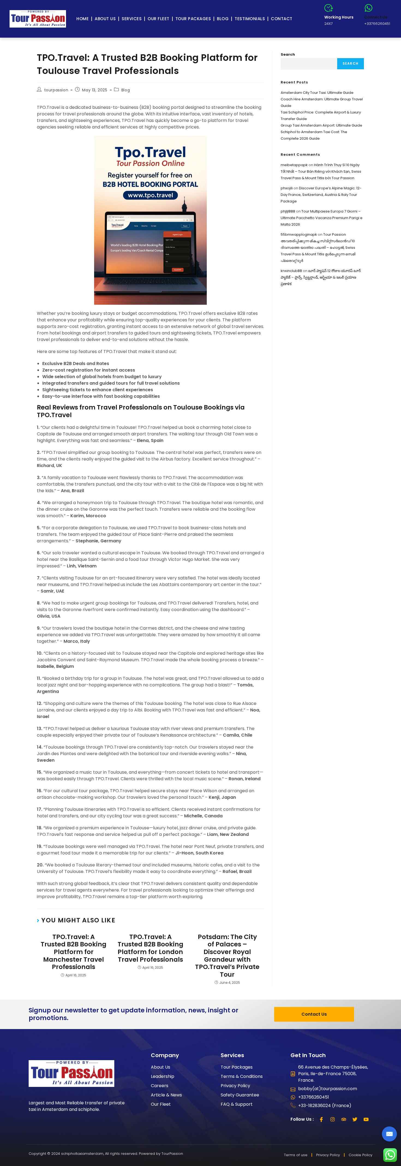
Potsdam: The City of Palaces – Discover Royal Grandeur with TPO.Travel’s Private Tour (227, 956)
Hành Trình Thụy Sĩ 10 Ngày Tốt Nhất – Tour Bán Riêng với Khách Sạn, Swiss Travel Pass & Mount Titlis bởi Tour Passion (321, 171)
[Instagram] (332, 1119)
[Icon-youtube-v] (366, 1119)
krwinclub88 (291, 270)
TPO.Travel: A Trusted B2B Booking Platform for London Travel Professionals (150, 948)
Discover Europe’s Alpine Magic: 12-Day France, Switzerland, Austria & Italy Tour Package (321, 195)
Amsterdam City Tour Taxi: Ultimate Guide (317, 92)
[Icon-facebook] (321, 1119)
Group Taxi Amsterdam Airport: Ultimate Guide (321, 125)
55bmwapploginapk (299, 234)
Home (82, 19)
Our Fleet (158, 19)
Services (132, 19)
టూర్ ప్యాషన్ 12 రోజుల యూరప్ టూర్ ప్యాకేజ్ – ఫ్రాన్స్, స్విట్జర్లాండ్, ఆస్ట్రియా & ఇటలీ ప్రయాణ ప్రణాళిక (321, 277)
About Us (105, 19)
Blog (223, 19)
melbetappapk (294, 165)
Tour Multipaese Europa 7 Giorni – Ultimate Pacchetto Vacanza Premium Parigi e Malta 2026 (322, 218)
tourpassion (56, 90)
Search (288, 54)
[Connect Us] (368, 8)
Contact (281, 19)
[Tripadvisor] (344, 1119)
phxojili (287, 188)
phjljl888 (288, 211)
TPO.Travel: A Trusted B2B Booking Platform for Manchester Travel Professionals (73, 952)
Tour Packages (193, 19)
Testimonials (250, 19)
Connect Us (375, 17)
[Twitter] (355, 1119)
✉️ (389, 1134)
